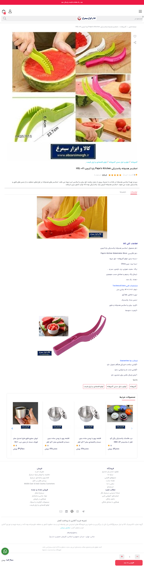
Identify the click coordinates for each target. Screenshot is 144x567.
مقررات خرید (39, 471)
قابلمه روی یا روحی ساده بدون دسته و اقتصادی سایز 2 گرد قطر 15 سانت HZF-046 (89, 440)
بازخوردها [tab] (123, 192)
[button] (12, 428)
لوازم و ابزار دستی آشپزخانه (119, 162)
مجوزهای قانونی (110, 477)
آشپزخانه (123, 26)
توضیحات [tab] (133, 192)
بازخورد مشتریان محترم (110, 471)
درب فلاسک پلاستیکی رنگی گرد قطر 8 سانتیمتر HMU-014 (121, 440)
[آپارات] (72, 511)
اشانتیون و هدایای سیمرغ (39, 477)
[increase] (121, 556)
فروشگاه (110, 468)
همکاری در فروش (39, 499)
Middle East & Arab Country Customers (39, 483)
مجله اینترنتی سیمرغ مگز (110, 492)
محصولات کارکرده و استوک (39, 502)
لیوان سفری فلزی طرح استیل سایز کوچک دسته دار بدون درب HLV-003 (25, 440)
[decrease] (137, 556)
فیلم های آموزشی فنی (110, 495)
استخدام (110, 486)
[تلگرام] (83, 511)
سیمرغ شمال (39, 492)
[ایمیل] (60, 511)
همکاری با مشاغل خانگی (110, 502)
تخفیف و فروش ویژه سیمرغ (39, 474)
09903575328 (72, 532)
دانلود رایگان (110, 499)
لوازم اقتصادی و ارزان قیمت (96, 162)
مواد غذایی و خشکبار (39, 495)
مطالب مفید (110, 489)
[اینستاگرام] (77, 511)
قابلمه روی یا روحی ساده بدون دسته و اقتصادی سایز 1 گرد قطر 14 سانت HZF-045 (58, 440)
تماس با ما (110, 483)
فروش (39, 468)
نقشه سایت (110, 480)
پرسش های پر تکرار (39, 480)
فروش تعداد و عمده (39, 489)
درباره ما (110, 474)
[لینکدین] (66, 511)
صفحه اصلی (132, 26)
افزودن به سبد (129, 562)
